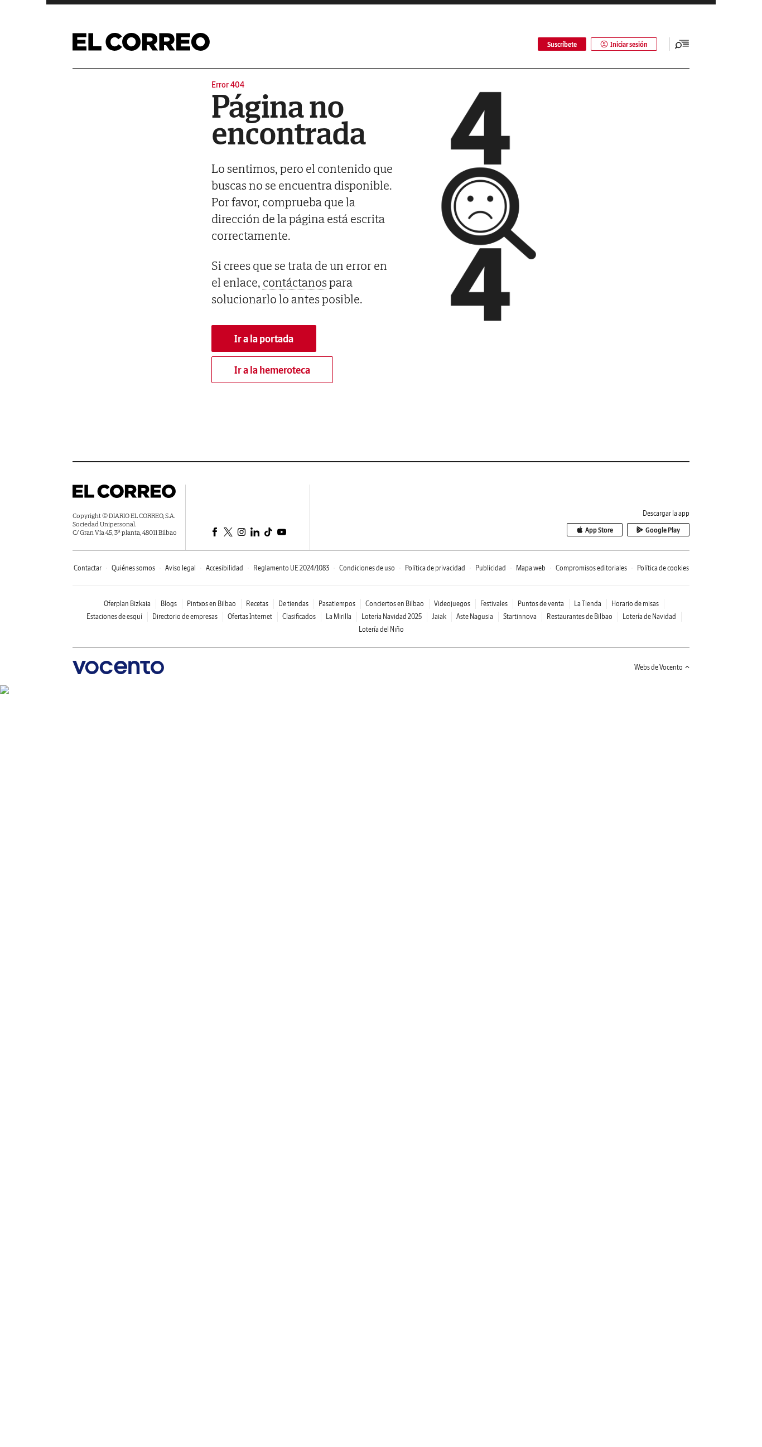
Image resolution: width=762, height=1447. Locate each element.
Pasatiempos (337, 603)
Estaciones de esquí (114, 616)
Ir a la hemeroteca (272, 370)
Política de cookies (663, 568)
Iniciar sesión (629, 44)
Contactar (88, 568)
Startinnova (520, 616)
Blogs (169, 603)
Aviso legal (180, 568)
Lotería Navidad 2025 (391, 616)
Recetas (257, 603)
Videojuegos (452, 603)
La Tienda (587, 603)
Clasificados (299, 616)
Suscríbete (562, 44)
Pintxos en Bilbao (211, 603)
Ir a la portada (263, 338)
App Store (599, 530)
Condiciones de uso (367, 568)
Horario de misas (635, 603)
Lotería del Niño (381, 629)
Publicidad (490, 568)
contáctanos (295, 282)
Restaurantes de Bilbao (580, 616)
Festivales (494, 603)
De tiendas (293, 603)
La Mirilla (338, 616)
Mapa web (531, 568)
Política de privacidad (435, 568)
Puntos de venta (541, 603)
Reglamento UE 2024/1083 (291, 568)
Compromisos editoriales (591, 568)
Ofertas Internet (250, 616)
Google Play (662, 530)
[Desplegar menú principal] (682, 44)
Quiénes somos (133, 568)
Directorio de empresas (185, 616)
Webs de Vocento (658, 667)
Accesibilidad (224, 568)
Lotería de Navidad (649, 616)
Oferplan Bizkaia (127, 603)
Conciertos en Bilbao (394, 603)
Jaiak (439, 616)
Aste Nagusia (474, 616)
